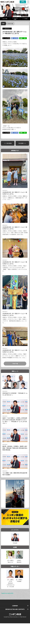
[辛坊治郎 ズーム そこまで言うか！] (15, 10)
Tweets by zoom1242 (7, 593)
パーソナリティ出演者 (15, 18)
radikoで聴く (5, 18)
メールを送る (25, 18)
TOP (3, 23)
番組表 (23, 2)
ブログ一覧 (10, 23)
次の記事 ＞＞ (22, 143)
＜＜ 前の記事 (8, 143)
